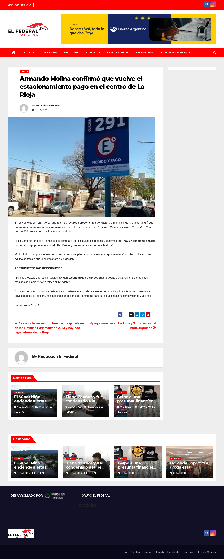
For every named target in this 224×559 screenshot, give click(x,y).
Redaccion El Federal (48, 105)
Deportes (71, 52)
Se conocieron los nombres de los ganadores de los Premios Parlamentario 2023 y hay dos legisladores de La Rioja (50, 328)
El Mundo (93, 52)
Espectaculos (118, 52)
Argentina (49, 52)
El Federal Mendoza (176, 52)
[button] (214, 52)
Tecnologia (144, 52)
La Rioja (28, 52)
